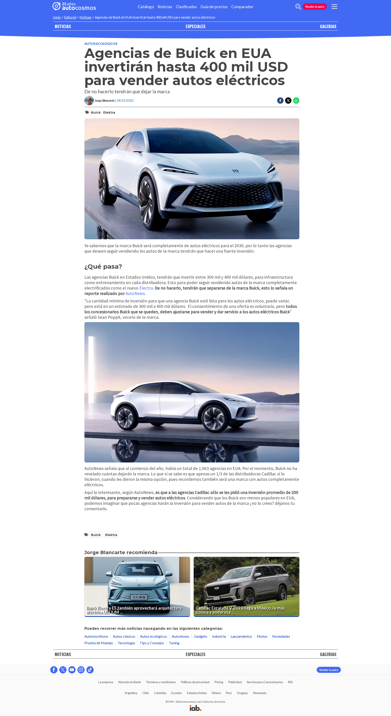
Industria (219, 636)
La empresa (105, 682)
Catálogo (146, 6)
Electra (146, 288)
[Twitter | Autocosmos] (63, 669)
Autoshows (180, 636)
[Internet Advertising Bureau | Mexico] (196, 708)
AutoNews (135, 293)
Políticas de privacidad (195, 682)
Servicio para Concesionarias (265, 682)
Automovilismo (96, 636)
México (216, 693)
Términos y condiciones (161, 682)
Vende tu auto (314, 6)
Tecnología (126, 643)
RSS (290, 682)
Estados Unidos (197, 693)
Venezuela (259, 693)
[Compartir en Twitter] (288, 100)
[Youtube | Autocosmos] (72, 669)
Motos (262, 636)
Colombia (160, 693)
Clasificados (186, 6)
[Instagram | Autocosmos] (81, 669)
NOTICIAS (63, 26)
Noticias (164, 6)
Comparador (242, 6)
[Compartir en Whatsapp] (296, 100)
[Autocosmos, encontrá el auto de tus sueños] (74, 6)
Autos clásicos (124, 636)
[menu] (334, 6)
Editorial (70, 17)
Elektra (109, 112)
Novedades (281, 636)
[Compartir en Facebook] (280, 100)
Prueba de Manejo (98, 643)
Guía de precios (214, 6)
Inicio (57, 17)
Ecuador (176, 693)
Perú (229, 693)
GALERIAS (328, 26)
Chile (145, 693)
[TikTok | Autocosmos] (90, 669)
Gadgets (200, 636)
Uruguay (242, 693)
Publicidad (235, 682)
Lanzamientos (241, 636)
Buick (96, 112)
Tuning (174, 643)
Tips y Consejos (152, 643)
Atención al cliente (129, 682)
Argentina (131, 693)
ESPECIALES (195, 26)
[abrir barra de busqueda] (298, 6)
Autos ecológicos (100, 43)
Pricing (219, 682)
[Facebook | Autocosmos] (53, 669)
